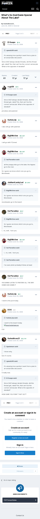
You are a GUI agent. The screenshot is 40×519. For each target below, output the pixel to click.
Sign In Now (20, 453)
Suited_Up (12, 120)
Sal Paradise (13, 211)
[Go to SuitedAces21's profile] (4, 339)
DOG (10, 310)
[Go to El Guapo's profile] (4, 43)
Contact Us (20, 515)
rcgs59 (11, 87)
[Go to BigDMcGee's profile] (4, 137)
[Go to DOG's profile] (4, 311)
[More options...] (36, 43)
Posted (15, 44)
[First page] (2, 33)
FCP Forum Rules (10, 500)
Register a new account (20, 438)
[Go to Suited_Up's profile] (4, 121)
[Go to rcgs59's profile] (4, 88)
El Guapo (11, 42)
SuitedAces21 (9, 24)
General (16, 26)
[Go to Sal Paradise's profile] (4, 212)
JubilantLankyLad (15, 182)
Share (20, 466)
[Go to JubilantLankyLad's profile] (4, 183)
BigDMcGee (13, 136)
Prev (7, 33)
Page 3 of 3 (20, 33)
